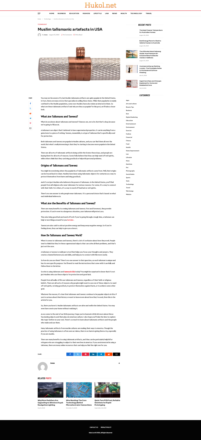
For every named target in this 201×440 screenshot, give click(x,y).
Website (128, 194)
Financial (129, 137)
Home (51, 13)
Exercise (128, 130)
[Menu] (39, 13)
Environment (130, 127)
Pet (127, 167)
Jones (46, 35)
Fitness (128, 141)
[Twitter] (30, 108)
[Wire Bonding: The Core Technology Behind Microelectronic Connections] (79, 390)
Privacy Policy (106, 427)
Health (124, 13)
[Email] (30, 128)
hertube (70, 220)
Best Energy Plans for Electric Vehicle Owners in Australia (150, 42)
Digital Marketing (132, 117)
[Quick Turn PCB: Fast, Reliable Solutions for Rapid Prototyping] (107, 390)
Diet (127, 114)
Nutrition (129, 164)
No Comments (67, 35)
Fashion (86, 13)
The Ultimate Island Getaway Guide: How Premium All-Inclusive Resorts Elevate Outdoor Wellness (150, 54)
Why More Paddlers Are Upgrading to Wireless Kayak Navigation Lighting (50, 402)
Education (74, 13)
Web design (129, 191)
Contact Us (94, 427)
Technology (136, 13)
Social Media (130, 174)
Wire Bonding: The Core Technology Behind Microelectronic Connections (79, 402)
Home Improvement (132, 151)
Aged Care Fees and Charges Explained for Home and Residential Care (150, 83)
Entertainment (131, 124)
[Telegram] (30, 118)
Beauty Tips (130, 107)
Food (127, 144)
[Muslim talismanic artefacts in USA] (79, 66)
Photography (130, 171)
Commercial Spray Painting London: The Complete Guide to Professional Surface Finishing (150, 69)
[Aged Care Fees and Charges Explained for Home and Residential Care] (132, 84)
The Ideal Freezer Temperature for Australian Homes (150, 31)
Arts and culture (131, 104)
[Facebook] (30, 103)
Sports (128, 177)
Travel (149, 13)
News (114, 13)
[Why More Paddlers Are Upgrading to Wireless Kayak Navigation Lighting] (50, 390)
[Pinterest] (30, 123)
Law (107, 13)
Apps (127, 100)
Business (62, 13)
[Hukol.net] (100, 5)
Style (127, 181)
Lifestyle (98, 13)
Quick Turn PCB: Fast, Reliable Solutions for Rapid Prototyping (107, 402)
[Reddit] (30, 113)
